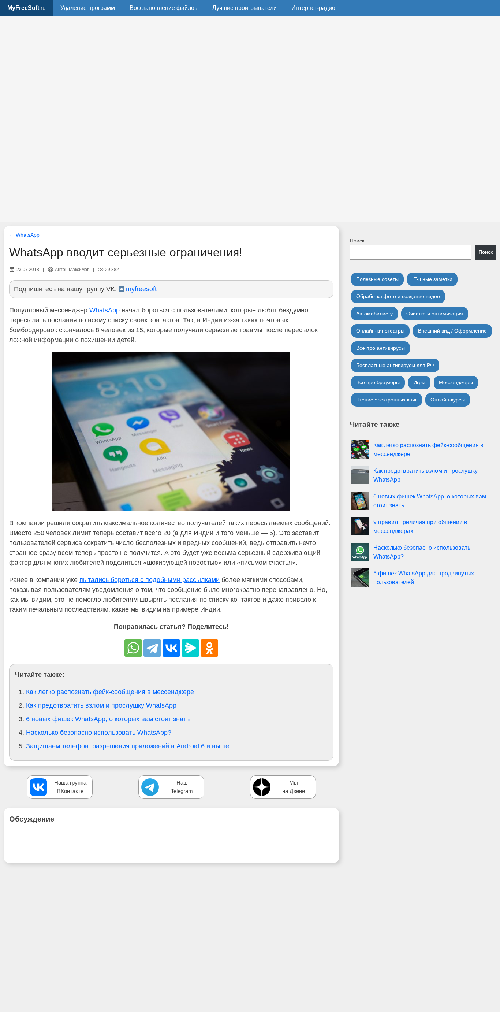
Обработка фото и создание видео (398, 296)
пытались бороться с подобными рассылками (149, 579)
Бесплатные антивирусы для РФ (395, 365)
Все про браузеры (378, 382)
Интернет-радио (313, 8)
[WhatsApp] (133, 648)
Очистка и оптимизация (434, 313)
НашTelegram (182, 786)
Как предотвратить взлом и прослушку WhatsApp (101, 705)
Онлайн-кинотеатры (380, 331)
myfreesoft (141, 289)
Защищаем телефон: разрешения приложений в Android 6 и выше (127, 746)
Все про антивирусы (380, 348)
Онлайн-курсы (447, 400)
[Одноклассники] (209, 648)
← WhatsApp (24, 235)
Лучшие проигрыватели (244, 8)
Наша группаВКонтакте (70, 786)
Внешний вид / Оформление (452, 331)
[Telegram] (152, 648)
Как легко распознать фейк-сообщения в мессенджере (110, 692)
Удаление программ (87, 8)
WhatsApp (104, 310)
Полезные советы (377, 279)
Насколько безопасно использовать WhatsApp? (98, 732)
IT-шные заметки (432, 279)
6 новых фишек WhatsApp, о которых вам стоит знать (108, 719)
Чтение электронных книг (386, 400)
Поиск (357, 241)
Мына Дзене (293, 786)
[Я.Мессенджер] (190, 648)
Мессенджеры (456, 382)
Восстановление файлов (164, 8)
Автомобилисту (374, 313)
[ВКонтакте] (171, 648)
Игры (419, 382)
